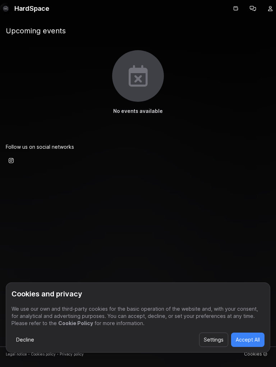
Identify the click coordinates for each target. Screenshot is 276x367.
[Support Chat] (253, 8)
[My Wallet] (236, 8)
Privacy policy (72, 354)
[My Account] (270, 8)
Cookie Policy (75, 323)
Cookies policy (43, 354)
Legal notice (16, 354)
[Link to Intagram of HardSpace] (11, 160)
